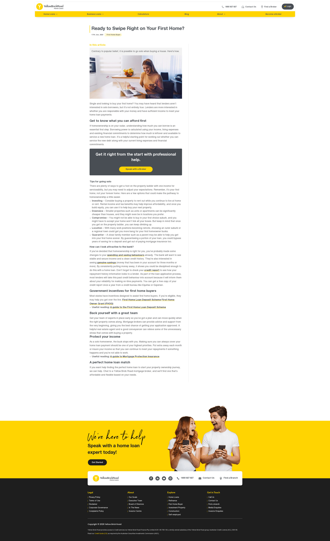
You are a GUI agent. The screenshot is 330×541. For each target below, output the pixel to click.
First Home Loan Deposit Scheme (141, 300)
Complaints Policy (96, 511)
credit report (151, 270)
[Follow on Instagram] (170, 478)
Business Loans (94, 14)
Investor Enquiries (215, 511)
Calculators (143, 14)
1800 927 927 (231, 7)
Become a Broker (274, 14)
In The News (134, 508)
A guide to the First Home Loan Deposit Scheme (138, 307)
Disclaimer (93, 504)
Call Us (211, 497)
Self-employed (175, 515)
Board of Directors (136, 504)
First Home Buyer (114, 34)
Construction (174, 511)
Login (289, 6)
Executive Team (135, 501)
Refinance (173, 501)
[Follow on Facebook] (151, 478)
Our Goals (133, 497)
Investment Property (177, 508)
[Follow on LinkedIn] (157, 478)
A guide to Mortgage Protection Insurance (134, 357)
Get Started (97, 462)
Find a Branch (231, 478)
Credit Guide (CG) (101, 533)
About (220, 14)
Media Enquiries (214, 508)
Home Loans (49, 14)
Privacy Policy (94, 497)
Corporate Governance (98, 508)
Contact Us (250, 7)
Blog (187, 14)
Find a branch (214, 504)
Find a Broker (270, 7)
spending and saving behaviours (125, 255)
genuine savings (106, 263)
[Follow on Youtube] (164, 478)
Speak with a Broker (136, 169)
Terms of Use (94, 501)
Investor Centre (135, 511)
